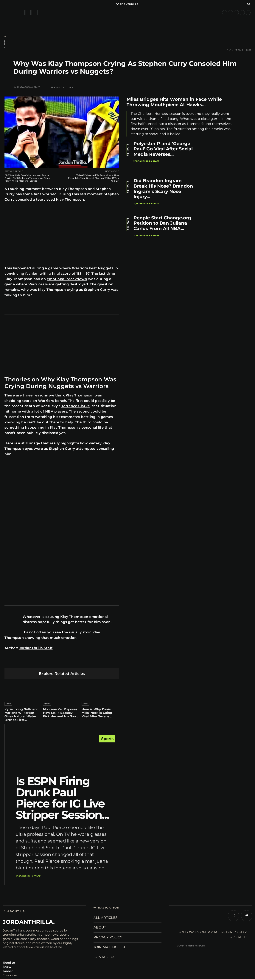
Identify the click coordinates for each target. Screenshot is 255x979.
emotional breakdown (67, 279)
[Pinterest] (44, 662)
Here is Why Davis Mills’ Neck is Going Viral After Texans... (97, 712)
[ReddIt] (62, 662)
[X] (35, 662)
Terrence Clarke (75, 406)
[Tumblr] (70, 662)
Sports (5, 44)
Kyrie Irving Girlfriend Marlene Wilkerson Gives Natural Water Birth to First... (21, 714)
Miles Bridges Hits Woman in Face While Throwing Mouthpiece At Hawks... (174, 101)
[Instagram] (233, 915)
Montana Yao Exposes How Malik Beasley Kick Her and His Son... (60, 712)
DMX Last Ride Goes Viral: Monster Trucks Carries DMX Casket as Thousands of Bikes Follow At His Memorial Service (27, 178)
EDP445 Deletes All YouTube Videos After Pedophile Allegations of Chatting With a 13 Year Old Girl (93, 178)
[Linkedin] (53, 662)
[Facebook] (27, 662)
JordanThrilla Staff (28, 87)
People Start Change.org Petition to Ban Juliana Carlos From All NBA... (162, 223)
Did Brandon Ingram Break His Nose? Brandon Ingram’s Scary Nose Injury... (163, 188)
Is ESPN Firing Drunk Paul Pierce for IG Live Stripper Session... (62, 798)
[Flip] (88, 662)
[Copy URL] (97, 662)
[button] (248, 4)
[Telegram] (79, 662)
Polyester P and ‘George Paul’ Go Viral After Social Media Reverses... (163, 149)
